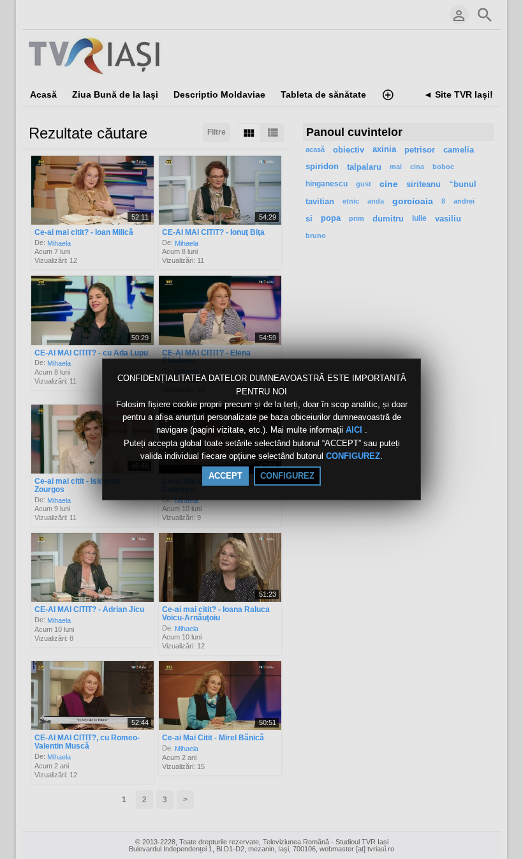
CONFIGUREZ (353, 456)
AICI (355, 430)
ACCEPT (225, 476)
